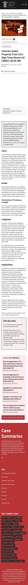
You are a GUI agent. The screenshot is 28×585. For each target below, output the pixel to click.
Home (3, 13)
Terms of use (5, 503)
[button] (22, 4)
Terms (18, 582)
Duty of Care (5, 527)
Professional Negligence (9, 548)
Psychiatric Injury (7, 551)
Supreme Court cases (8, 480)
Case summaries (11, 13)
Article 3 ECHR (6, 517)
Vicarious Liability (18, 561)
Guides (4, 492)
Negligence (18, 539)
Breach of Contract (7, 520)
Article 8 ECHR (17, 517)
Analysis (4, 488)
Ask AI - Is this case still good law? (13, 417)
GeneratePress (7, 571)
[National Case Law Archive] (9, 5)
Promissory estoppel (9, 71)
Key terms (5, 477)
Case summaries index (9, 473)
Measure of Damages (19, 533)
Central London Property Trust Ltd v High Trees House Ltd (13, 314)
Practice (4, 495)
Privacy (4, 499)
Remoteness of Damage (9, 555)
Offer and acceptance (8, 545)
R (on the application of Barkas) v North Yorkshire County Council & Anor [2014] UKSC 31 (13, 407)
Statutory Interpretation (9, 558)
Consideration (6, 524)
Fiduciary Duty (6, 530)
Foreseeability (17, 530)
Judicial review (6, 533)
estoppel (11, 249)
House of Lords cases (8, 484)
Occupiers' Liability (8, 542)
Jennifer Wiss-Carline (15, 64)
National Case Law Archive (9, 42)
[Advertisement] (14, 89)
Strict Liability (6, 561)
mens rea (18, 536)
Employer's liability (17, 527)
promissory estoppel (18, 142)
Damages (15, 524)
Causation (18, 520)
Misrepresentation (7, 539)
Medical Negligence (8, 536)
